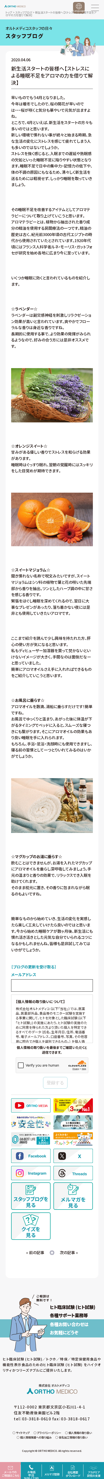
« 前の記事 (35, 1252)
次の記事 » (69, 1252)
